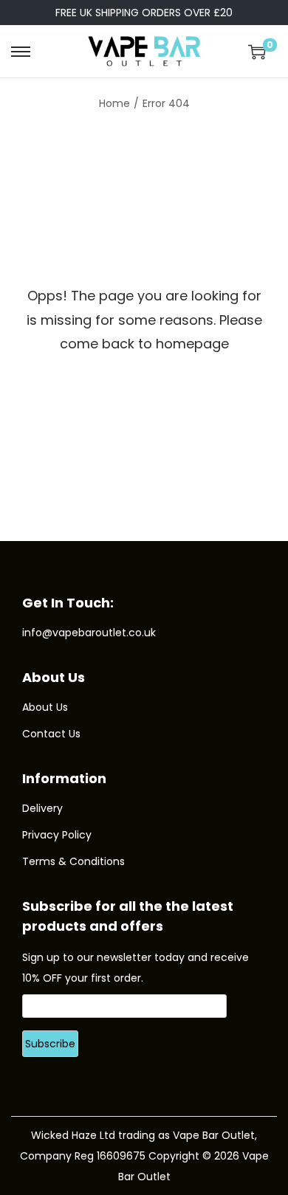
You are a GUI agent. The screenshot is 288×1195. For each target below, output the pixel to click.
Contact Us (51, 733)
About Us (45, 707)
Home (114, 103)
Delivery (42, 808)
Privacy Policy (57, 834)
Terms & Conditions (73, 861)
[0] (257, 52)
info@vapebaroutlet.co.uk (89, 632)
